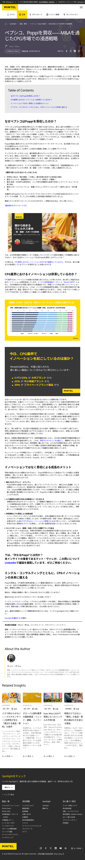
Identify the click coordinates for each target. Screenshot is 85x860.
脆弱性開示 (26, 808)
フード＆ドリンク (8, 826)
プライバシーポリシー (70, 820)
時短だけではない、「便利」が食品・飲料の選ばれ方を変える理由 (73, 718)
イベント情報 (54, 14)
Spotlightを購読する (12, 618)
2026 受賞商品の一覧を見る (39, 2)
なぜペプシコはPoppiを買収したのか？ (26, 96)
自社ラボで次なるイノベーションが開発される (35, 521)
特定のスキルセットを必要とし (51, 440)
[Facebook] (45, 848)
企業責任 (25, 817)
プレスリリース (27, 829)
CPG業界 (8, 279)
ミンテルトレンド (8, 837)
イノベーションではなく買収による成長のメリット (30, 103)
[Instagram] (40, 848)
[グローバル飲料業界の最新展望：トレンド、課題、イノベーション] (32, 697)
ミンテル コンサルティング (15, 601)
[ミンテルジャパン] (10, 7)
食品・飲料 (23, 24)
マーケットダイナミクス (10, 834)
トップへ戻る (9, 794)
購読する (7, 787)
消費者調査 (68, 709)
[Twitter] (50, 848)
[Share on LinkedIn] (75, 51)
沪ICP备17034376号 (45, 854)
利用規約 (66, 823)
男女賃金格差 (67, 808)
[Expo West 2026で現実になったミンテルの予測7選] (53, 697)
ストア (24, 832)
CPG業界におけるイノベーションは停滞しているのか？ (32, 100)
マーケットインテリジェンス (31, 826)
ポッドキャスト (72, 14)
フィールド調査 (7, 832)
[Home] (5, 24)
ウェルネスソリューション (10, 805)
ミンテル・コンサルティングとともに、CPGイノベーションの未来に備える (39, 107)
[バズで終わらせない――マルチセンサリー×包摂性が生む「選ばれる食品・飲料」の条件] (11, 697)
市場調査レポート (8, 820)
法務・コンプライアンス (71, 811)
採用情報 (25, 811)
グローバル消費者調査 (9, 829)
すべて (12, 14)
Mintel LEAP (6, 811)
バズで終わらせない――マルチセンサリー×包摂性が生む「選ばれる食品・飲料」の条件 (11, 720)
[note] (65, 848)
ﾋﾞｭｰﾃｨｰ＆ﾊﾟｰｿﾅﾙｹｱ (8, 823)
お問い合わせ (26, 814)
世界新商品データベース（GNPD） (10, 815)
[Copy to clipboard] (79, 51)
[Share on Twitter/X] (70, 51)
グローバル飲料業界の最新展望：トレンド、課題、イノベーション (32, 718)
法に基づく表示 (69, 801)
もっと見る (6, 756)
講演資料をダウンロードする (16, 205)
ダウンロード (73, 2)
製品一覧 (6, 801)
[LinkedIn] (55, 848)
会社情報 (26, 801)
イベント (25, 823)
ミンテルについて (28, 805)
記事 (23, 14)
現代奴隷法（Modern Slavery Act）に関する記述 (72, 815)
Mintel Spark (6, 808)
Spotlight (46, 801)
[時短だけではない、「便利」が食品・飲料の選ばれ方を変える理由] (73, 697)
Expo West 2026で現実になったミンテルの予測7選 (53, 716)
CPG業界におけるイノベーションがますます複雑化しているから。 (39, 262)
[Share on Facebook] (66, 51)
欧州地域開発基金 (28, 820)
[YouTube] (60, 848)
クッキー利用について (70, 805)
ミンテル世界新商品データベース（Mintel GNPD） (57, 282)
